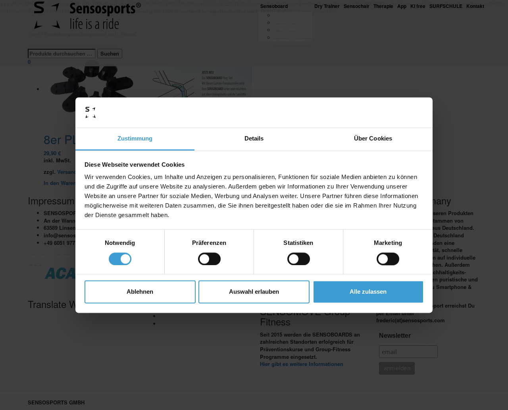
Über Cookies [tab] (373, 138)
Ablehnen (140, 292)
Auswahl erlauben (254, 292)
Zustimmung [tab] (135, 138)
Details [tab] (254, 138)
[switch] (209, 258)
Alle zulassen (368, 292)
